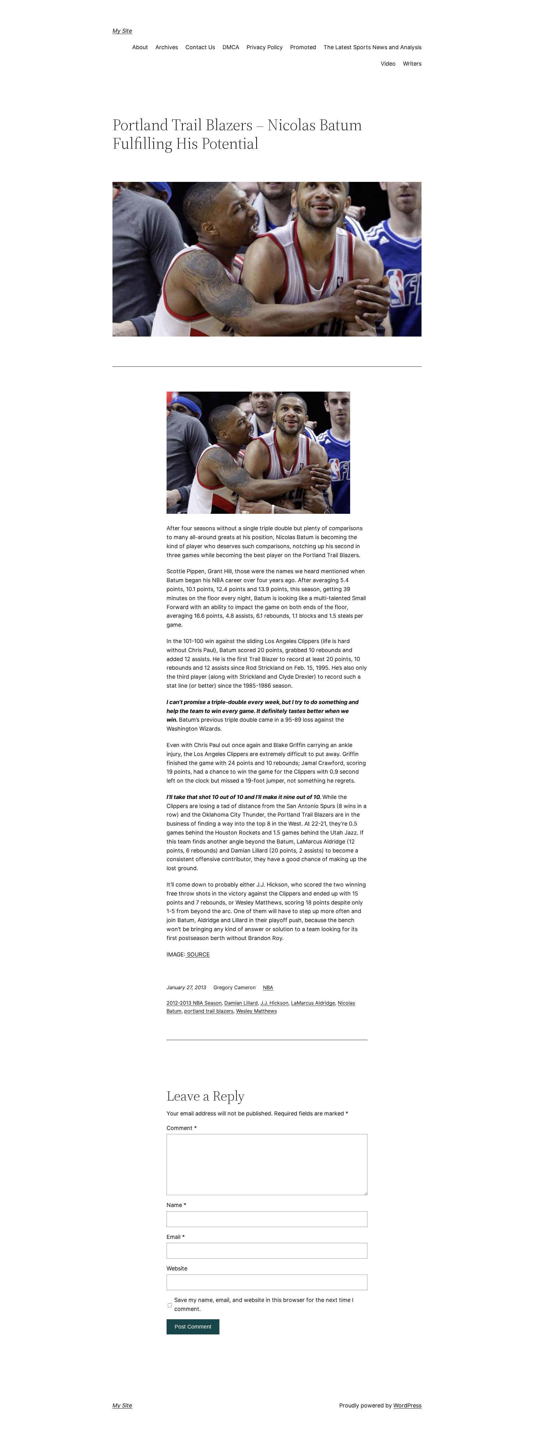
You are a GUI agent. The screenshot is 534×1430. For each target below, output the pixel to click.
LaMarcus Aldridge (313, 1003)
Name (176, 1205)
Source (197, 954)
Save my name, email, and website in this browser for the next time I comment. (264, 1304)
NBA (268, 987)
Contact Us (200, 47)
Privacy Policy (265, 47)
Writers (412, 63)
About (140, 47)
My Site (122, 31)
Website (177, 1268)
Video (388, 63)
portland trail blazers (208, 1011)
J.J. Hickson (274, 1003)
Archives (166, 47)
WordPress (407, 1405)
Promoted (303, 47)
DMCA (230, 47)
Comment (182, 1128)
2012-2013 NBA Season (194, 1003)
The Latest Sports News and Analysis (373, 47)
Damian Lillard (241, 1003)
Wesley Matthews (256, 1011)
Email (176, 1237)
